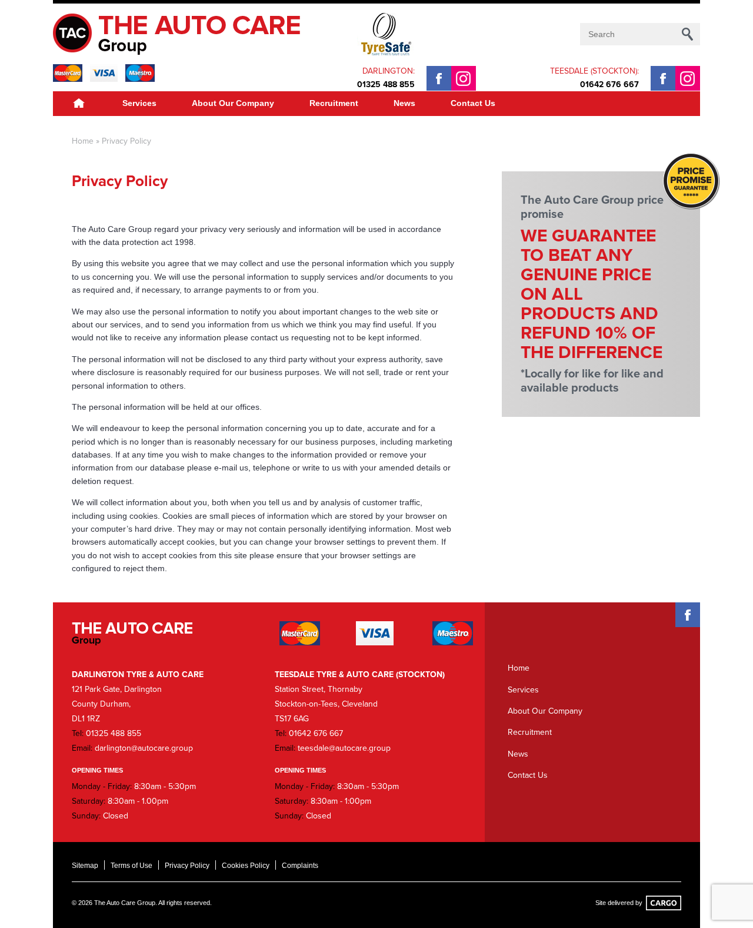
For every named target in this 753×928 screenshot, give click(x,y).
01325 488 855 (386, 84)
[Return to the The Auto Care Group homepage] (183, 34)
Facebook (439, 78)
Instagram (463, 78)
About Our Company (233, 103)
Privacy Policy (187, 865)
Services (139, 103)
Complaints (300, 865)
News (404, 103)
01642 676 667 (609, 84)
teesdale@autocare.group (344, 748)
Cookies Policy (245, 865)
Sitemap (85, 865)
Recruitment (333, 103)
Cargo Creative (663, 903)
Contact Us (473, 103)
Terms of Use (131, 865)
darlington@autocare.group (144, 748)
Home (78, 103)
